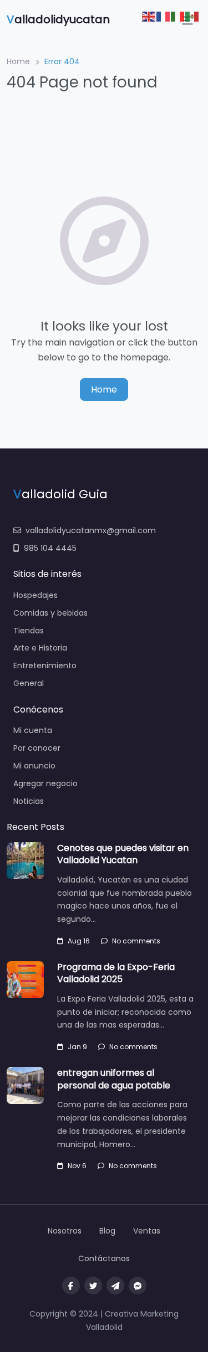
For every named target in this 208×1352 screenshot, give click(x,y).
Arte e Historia (40, 647)
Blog (107, 1230)
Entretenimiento (45, 665)
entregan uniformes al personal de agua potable (113, 1078)
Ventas (146, 1230)
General (28, 683)
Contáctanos (104, 1258)
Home (18, 61)
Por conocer (36, 748)
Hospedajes (35, 595)
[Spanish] (192, 15)
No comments (136, 941)
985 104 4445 (50, 548)
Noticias (28, 801)
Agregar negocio (45, 783)
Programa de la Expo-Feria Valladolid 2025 (116, 973)
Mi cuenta (32, 730)
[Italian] (178, 15)
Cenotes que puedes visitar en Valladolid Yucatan (123, 854)
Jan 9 (77, 1046)
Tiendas (28, 630)
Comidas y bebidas (50, 612)
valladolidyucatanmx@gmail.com (91, 530)
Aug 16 (79, 941)
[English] (149, 15)
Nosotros (65, 1230)
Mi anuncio (34, 765)
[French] (163, 15)
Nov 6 (77, 1165)
